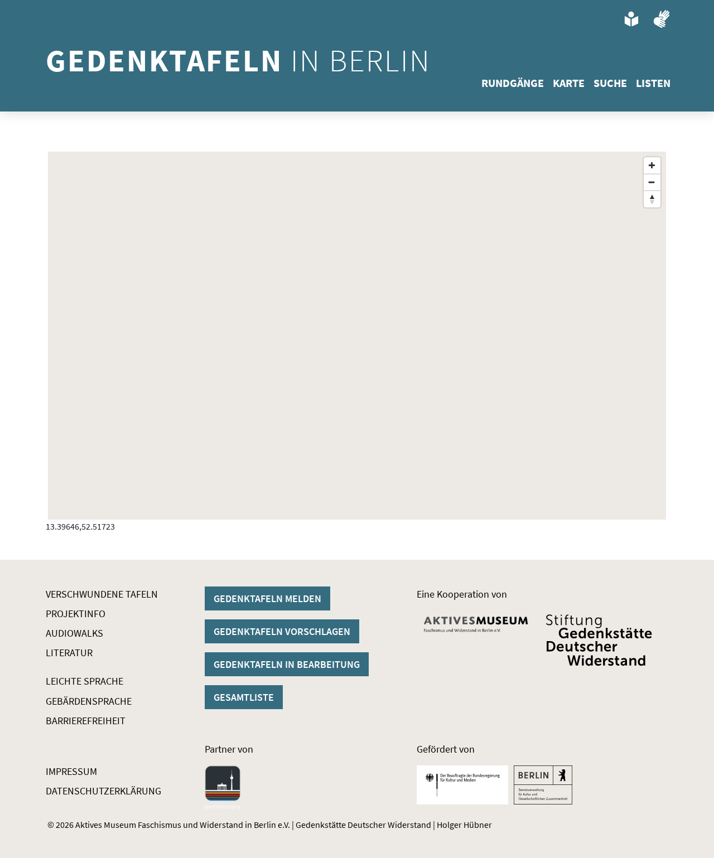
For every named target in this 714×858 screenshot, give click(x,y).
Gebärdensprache (89, 701)
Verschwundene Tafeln (102, 594)
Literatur (69, 652)
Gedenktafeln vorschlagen (282, 631)
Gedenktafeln (238, 60)
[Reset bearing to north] (652, 199)
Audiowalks (74, 633)
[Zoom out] (652, 182)
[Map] (357, 336)
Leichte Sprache (84, 681)
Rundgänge (512, 83)
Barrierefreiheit (86, 720)
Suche (610, 83)
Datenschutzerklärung (103, 790)
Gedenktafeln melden (267, 598)
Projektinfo (75, 613)
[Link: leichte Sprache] (631, 19)
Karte (569, 83)
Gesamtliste (244, 697)
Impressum (71, 771)
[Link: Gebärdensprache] (661, 19)
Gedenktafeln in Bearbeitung (287, 664)
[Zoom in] (652, 165)
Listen (653, 83)
